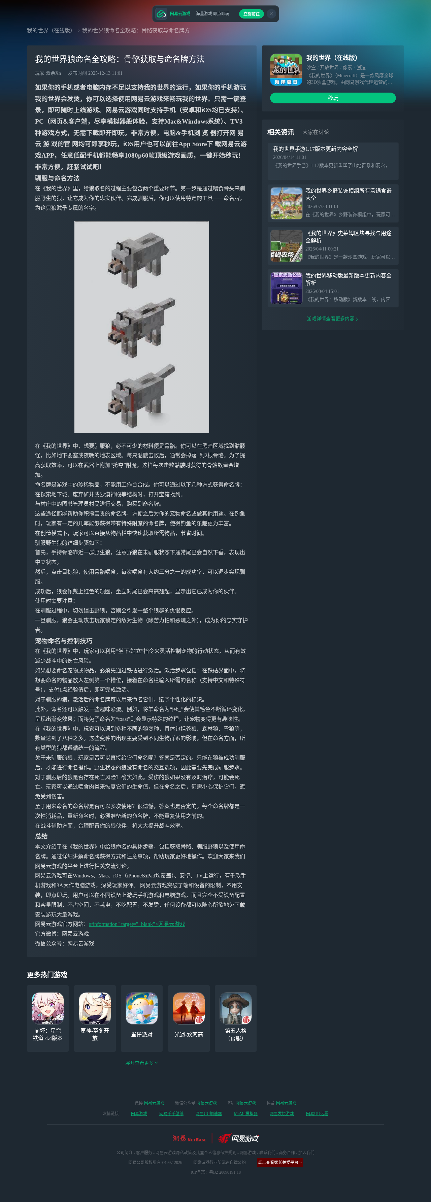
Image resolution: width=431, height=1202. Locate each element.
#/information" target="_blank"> (123, 924)
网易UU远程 (317, 1113)
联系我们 (267, 1152)
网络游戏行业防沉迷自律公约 (219, 1162)
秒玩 (333, 98)
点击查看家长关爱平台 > (280, 1162)
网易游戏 (139, 1113)
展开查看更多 (139, 1063)
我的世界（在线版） (51, 30)
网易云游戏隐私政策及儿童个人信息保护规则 (196, 1152)
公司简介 (125, 1152)
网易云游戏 (171, 924)
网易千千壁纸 (171, 1113)
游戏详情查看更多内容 (330, 318)
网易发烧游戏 (282, 1113)
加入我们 (306, 1152)
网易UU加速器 (209, 1113)
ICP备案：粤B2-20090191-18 (216, 1172)
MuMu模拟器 (246, 1113)
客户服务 (144, 1152)
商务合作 (287, 1152)
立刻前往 (251, 14)
